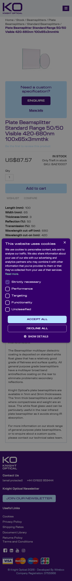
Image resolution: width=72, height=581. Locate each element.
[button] (36, 336)
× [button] (64, 242)
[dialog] (36, 290)
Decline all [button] (37, 328)
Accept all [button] (37, 319)
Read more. (12, 274)
